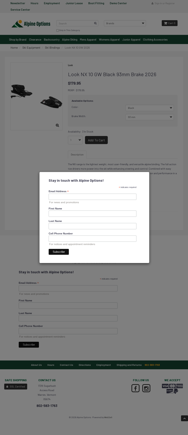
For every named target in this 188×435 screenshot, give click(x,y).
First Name (55, 208)
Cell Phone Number (61, 233)
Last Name (55, 221)
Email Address (59, 191)
